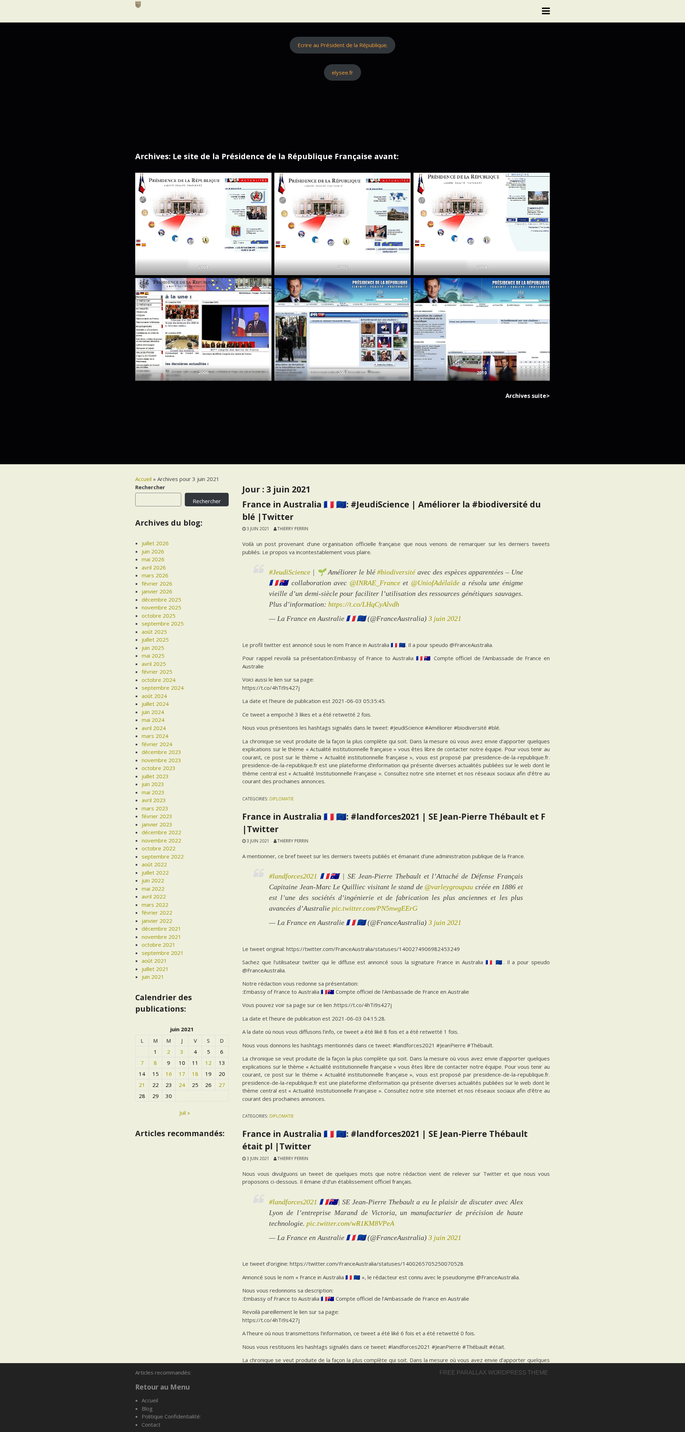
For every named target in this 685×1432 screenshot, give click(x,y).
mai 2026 (153, 559)
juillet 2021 (155, 968)
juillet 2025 (155, 639)
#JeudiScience (289, 572)
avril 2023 (154, 800)
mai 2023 (153, 792)
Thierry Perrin (292, 528)
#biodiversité (396, 572)
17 (182, 1073)
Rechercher (150, 487)
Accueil (143, 478)
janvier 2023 (157, 824)
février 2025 (157, 671)
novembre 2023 (161, 760)
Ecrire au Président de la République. (343, 45)
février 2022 (157, 912)
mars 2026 (155, 575)
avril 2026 (154, 567)
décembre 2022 (161, 832)
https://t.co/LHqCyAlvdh (363, 604)
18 (195, 1073)
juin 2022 (153, 880)
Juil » (184, 1112)
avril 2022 (154, 896)
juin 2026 (153, 551)
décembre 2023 (161, 751)
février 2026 (157, 583)
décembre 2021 (161, 928)
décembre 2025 (161, 599)
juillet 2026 (155, 543)
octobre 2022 (159, 848)
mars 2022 (155, 904)
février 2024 (157, 744)
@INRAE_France (375, 583)
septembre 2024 (163, 687)
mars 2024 (155, 735)
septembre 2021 (163, 952)
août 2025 (154, 631)
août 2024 (154, 695)
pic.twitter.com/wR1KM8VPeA (350, 1223)
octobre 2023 (159, 767)
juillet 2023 (155, 776)
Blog (147, 1408)
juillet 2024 (155, 703)
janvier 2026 (157, 591)
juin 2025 (153, 647)
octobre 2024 (159, 679)
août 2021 (154, 960)
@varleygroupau (449, 887)
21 (142, 1084)
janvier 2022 (157, 920)
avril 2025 (154, 663)
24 (182, 1084)
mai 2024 (153, 719)
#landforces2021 (293, 876)
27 (222, 1084)
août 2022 (154, 864)
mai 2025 (153, 655)
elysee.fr (342, 72)
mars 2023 (155, 808)
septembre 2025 (163, 623)
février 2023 (157, 816)
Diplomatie (281, 798)
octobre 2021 (159, 944)
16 (169, 1073)
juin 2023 (153, 784)
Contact (151, 1424)
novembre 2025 (161, 607)
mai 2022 (153, 888)
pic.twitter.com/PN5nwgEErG (374, 908)
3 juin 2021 (444, 618)
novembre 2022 (161, 840)
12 (208, 1062)
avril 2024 (154, 728)
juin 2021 (153, 976)
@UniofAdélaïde (435, 583)
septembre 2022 (163, 856)
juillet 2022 (155, 872)
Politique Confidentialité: (171, 1416)
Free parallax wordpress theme (494, 1373)
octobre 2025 (159, 615)
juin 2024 (153, 711)
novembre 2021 (161, 936)
